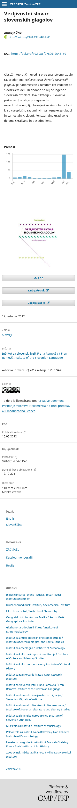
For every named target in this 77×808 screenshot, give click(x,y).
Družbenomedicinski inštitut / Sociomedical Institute (38, 605)
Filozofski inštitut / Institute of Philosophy (31, 611)
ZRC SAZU (13, 549)
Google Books (37, 303)
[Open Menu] (4, 4)
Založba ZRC (13, 769)
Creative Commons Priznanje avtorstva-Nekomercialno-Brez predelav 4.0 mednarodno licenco (36, 406)
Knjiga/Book (36, 290)
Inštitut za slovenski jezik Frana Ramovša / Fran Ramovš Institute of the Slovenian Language (34, 356)
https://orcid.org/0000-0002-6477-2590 (29, 37)
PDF (40, 278)
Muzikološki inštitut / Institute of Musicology (33, 726)
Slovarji (7, 335)
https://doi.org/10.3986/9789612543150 (38, 54)
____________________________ (20, 763)
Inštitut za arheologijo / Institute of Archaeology (35, 648)
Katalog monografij (19, 557)
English (11, 518)
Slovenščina (14, 525)
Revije (10, 565)
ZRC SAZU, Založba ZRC (25, 4)
